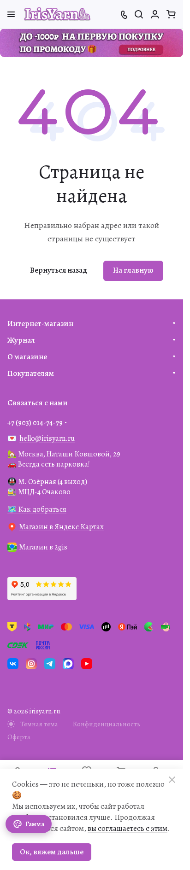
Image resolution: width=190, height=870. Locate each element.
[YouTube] (86, 663)
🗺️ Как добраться (36, 509)
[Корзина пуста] (171, 14)
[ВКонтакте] (12, 663)
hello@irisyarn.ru (47, 438)
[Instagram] (31, 663)
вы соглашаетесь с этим (127, 828)
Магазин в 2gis (43, 547)
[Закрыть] (172, 779)
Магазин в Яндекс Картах (61, 527)
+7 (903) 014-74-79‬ (35, 423)
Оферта (18, 737)
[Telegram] (49, 663)
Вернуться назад (58, 270)
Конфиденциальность (106, 724)
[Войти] (155, 14)
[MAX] (68, 663)
